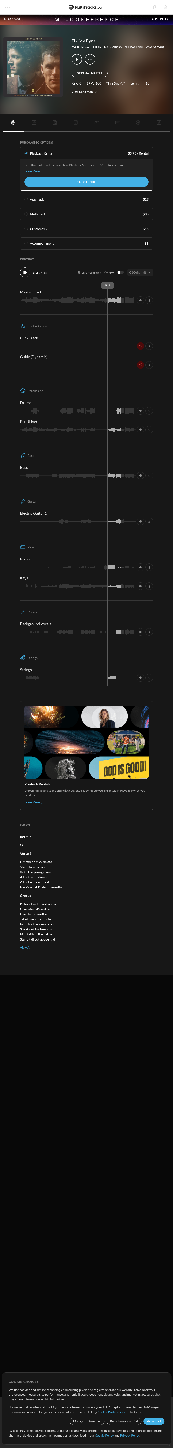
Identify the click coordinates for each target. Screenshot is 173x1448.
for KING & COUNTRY (90, 47)
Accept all (154, 1421)
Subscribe (86, 182)
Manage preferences (87, 1421)
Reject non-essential (124, 1421)
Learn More (32, 171)
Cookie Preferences (111, 1412)
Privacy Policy (129, 1435)
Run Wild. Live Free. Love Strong (137, 47)
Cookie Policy (104, 1435)
